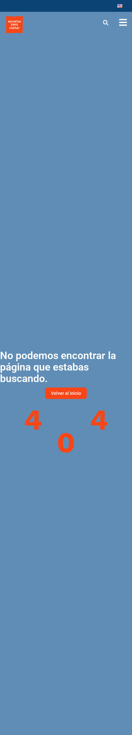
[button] (106, 22)
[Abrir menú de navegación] (123, 22)
